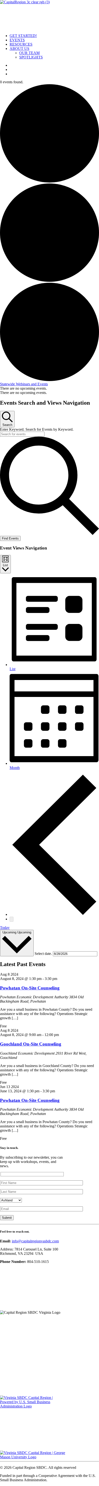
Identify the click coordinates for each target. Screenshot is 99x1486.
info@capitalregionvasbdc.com (35, 1241)
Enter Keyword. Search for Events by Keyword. (37, 429)
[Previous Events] (54, 914)
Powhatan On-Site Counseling (30, 987)
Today (5, 928)
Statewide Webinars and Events (24, 384)
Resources (21, 44)
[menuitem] (54, 36)
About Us (19, 49)
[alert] (49, 388)
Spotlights (31, 57)
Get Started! (23, 36)
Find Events (10, 538)
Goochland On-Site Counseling (30, 1043)
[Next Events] (11, 919)
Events (17, 40)
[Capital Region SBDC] (49, 15)
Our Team (29, 53)
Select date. (44, 954)
